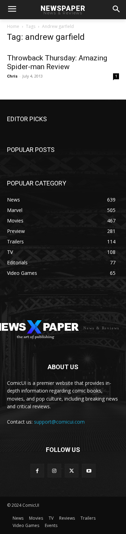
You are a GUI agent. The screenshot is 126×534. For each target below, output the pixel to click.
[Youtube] (89, 470)
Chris (12, 76)
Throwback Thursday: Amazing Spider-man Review (57, 62)
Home (13, 26)
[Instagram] (54, 470)
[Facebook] (37, 470)
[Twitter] (71, 470)
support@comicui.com (59, 421)
